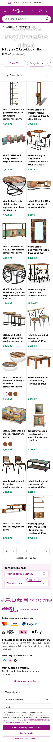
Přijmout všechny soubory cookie (26, 727)
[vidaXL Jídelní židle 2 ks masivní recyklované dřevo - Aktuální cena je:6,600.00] (38, 319)
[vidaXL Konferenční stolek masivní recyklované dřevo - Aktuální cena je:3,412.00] (38, 465)
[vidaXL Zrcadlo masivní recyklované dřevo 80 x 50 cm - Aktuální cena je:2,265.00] (38, 231)
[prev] (13, 551)
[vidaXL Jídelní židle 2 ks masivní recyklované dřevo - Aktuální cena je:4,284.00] (14, 465)
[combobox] (26, 18)
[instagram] (10, 660)
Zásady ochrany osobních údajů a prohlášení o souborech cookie (26, 721)
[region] (26, 725)
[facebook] (4, 660)
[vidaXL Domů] (17, 11)
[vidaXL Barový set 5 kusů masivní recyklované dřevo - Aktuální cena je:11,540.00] (38, 273)
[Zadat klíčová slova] (47, 18)
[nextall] (46, 551)
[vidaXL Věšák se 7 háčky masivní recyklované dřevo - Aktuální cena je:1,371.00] (14, 139)
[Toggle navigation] (5, 11)
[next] (40, 551)
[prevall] (7, 551)
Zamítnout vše (26, 733)
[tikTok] (15, 660)
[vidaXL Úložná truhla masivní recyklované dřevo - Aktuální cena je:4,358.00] (14, 415)
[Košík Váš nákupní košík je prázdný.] (47, 10)
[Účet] (33, 10)
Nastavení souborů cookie (26, 739)
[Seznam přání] (40, 10)
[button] (26, 692)
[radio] (5, 394)
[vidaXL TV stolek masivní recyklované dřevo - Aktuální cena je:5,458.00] (14, 508)
